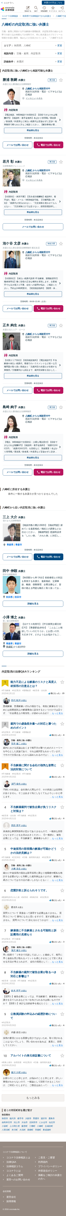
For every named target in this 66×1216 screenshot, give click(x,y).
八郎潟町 (6, 1130)
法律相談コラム (14, 1166)
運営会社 (11, 1197)
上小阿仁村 (15, 1126)
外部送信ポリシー (47, 1170)
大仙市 (24, 1122)
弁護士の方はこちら (53, 2)
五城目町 (49, 1126)
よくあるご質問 (14, 1175)
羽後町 (38, 1130)
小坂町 (5, 1126)
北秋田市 (33, 1122)
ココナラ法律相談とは (18, 1157)
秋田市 (18, 597)
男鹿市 (36, 1118)
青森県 (10, 544)
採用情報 (11, 1201)
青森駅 (9, 646)
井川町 (15, 1130)
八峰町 (29, 88)
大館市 (28, 1118)
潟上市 (17, 1122)
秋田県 (9, 597)
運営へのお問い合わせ (18, 1179)
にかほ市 (43, 1122)
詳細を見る (33, 603)
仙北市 (52, 1122)
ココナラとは (13, 1170)
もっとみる (33, 1097)
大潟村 (22, 1130)
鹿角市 (52, 1118)
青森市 (18, 544)
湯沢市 (44, 1118)
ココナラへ (9, 3)
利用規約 (43, 1162)
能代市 (13, 1118)
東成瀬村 (47, 1130)
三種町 (32, 1126)
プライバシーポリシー (50, 1166)
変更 (59, 45)
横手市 (20, 1118)
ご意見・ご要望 (46, 1157)
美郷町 (30, 1130)
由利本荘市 (7, 1122)
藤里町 (24, 1126)
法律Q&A (11, 1162)
